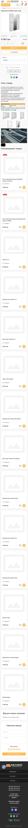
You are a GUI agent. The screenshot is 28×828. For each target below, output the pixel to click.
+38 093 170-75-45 (14, 790)
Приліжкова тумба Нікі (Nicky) (11, 419)
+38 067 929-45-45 (14, 786)
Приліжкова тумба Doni (9, 538)
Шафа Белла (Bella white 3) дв (14, 8)
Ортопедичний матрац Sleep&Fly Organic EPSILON (12, 180)
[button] (12, 33)
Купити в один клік (14, 71)
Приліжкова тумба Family (10, 498)
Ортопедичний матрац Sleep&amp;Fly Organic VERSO (13, 220)
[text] (8, 749)
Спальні (4, 8)
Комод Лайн (6, 617)
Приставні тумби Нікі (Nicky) (10, 458)
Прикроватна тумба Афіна (10, 657)
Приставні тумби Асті (8, 339)
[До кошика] (24, 187)
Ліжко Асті (5, 259)
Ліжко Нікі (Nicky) (7, 379)
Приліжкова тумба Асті (9, 299)
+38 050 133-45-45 (14, 788)
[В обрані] (22, 43)
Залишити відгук (14, 754)
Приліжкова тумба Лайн (9, 578)
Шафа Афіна (6, 697)
